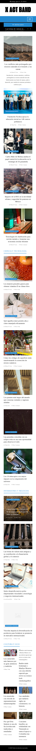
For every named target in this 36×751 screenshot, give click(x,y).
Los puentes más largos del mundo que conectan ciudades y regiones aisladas (17, 399)
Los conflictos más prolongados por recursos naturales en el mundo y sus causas (18, 66)
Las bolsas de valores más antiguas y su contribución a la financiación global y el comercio (15, 29)
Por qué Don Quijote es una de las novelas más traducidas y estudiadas (10, 726)
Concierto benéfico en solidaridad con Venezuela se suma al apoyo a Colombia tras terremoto (25, 729)
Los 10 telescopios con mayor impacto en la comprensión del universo (15, 478)
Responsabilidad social (12, 58)
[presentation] (28, 29)
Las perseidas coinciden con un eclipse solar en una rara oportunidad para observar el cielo (17, 439)
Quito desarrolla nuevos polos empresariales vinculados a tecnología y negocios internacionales (18, 593)
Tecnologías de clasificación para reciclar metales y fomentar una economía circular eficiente (18, 239)
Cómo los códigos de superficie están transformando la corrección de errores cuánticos (18, 360)
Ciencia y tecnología (11, 278)
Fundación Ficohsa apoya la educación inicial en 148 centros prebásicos (18, 119)
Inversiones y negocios (13, 499)
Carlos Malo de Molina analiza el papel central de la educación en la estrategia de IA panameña (18, 159)
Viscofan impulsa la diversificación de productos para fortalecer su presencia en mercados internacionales (18, 633)
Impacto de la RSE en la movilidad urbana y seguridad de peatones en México (18, 199)
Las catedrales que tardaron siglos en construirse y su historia (25, 701)
